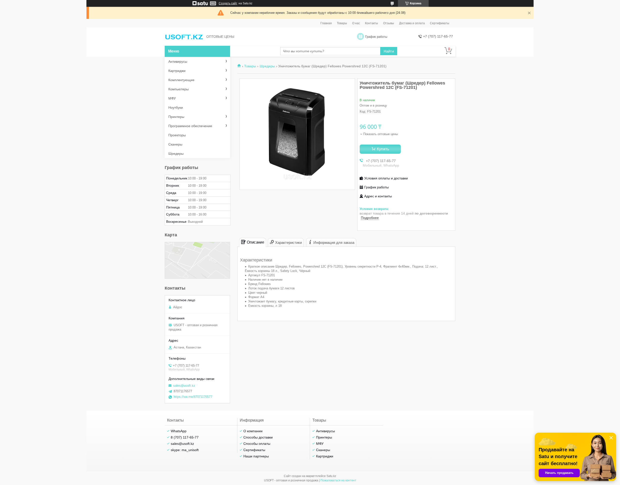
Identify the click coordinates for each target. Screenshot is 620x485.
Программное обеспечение (190, 126)
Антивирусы (177, 61)
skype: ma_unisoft (185, 450)
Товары (342, 23)
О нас (356, 23)
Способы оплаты (256, 444)
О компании (253, 431)
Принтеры (176, 117)
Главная (326, 23)
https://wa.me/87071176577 (193, 397)
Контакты (371, 23)
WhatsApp (178, 431)
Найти (389, 51)
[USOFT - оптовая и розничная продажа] (184, 37)
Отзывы (388, 23)
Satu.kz (331, 476)
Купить (383, 149)
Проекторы (177, 135)
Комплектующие (181, 80)
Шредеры (267, 66)
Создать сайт (228, 3)
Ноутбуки (175, 107)
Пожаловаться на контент (338, 480)
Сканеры (175, 144)
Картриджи (177, 71)
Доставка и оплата (412, 23)
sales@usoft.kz (184, 385)
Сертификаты (439, 23)
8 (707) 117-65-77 (185, 437)
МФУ (172, 98)
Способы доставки (258, 437)
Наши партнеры (256, 456)
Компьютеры (178, 89)
